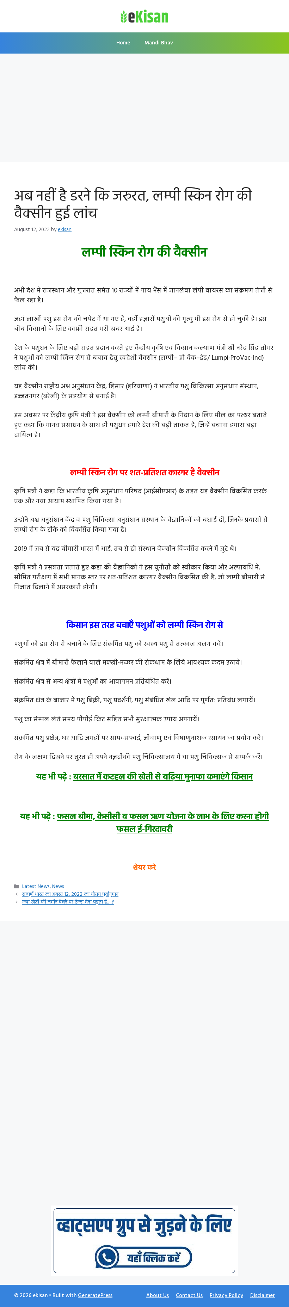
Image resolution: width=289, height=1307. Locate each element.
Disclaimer (262, 1295)
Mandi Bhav (158, 43)
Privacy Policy (226, 1295)
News (58, 887)
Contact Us (189, 1295)
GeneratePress (95, 1295)
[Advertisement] (144, 110)
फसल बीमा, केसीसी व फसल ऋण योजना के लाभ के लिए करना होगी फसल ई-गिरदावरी (163, 823)
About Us (157, 1295)
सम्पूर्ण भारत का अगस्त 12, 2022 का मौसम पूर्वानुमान (70, 895)
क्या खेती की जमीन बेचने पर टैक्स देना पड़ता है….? (68, 903)
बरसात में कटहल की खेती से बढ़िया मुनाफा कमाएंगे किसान (163, 777)
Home (123, 43)
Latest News (36, 887)
